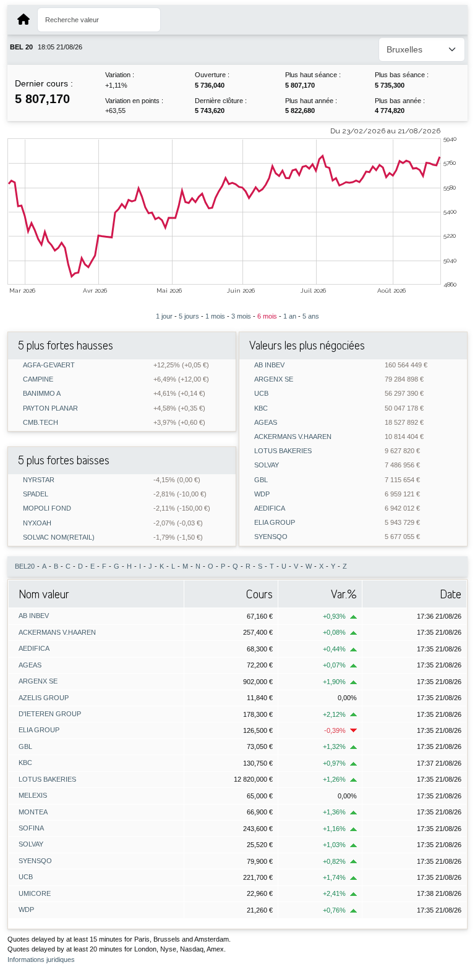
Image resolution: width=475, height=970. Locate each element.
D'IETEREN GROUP (50, 713)
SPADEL (35, 494)
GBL (261, 480)
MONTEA (33, 812)
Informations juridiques (41, 959)
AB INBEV (269, 365)
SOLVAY (266, 465)
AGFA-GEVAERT (49, 365)
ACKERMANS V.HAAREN (293, 436)
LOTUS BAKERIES (283, 451)
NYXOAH (37, 523)
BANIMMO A (42, 393)
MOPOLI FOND (47, 508)
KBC (261, 408)
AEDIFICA (269, 508)
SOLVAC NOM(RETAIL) (59, 537)
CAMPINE (38, 379)
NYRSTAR (38, 480)
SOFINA (31, 828)
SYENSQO (271, 536)
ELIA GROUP (274, 522)
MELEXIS (33, 795)
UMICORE (35, 893)
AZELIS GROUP (44, 697)
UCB (261, 393)
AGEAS (265, 422)
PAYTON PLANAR (50, 408)
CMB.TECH (40, 422)
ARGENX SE (273, 379)
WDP (262, 494)
